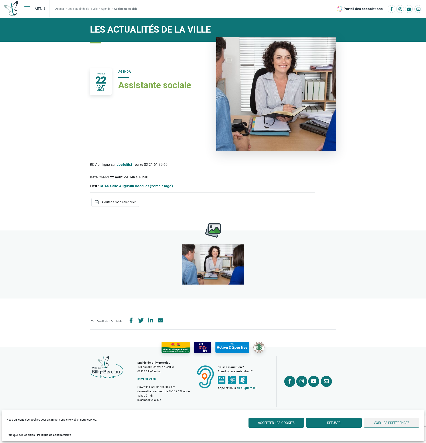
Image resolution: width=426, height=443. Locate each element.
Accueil (60, 8)
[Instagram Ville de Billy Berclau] (400, 9)
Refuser (334, 423)
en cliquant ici (246, 388)
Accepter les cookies (276, 423)
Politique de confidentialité (54, 435)
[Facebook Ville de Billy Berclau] (391, 9)
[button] (213, 264)
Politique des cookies (21, 435)
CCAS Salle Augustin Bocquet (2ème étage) (136, 186)
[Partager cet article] (160, 320)
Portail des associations (363, 9)
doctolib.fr (125, 164)
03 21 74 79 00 (146, 379)
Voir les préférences (392, 423)
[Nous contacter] (418, 9)
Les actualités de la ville (83, 8)
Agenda (105, 8)
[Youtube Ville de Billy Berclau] (409, 9)
